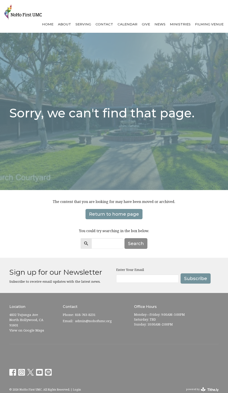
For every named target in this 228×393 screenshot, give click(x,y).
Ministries (180, 24)
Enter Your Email (130, 269)
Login (77, 389)
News (160, 24)
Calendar (127, 24)
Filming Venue (209, 24)
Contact (104, 24)
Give (146, 24)
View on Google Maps (26, 330)
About (64, 24)
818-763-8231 (85, 314)
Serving (83, 24)
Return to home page (114, 214)
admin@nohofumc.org (93, 321)
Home (47, 24)
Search (136, 243)
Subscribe (195, 278)
